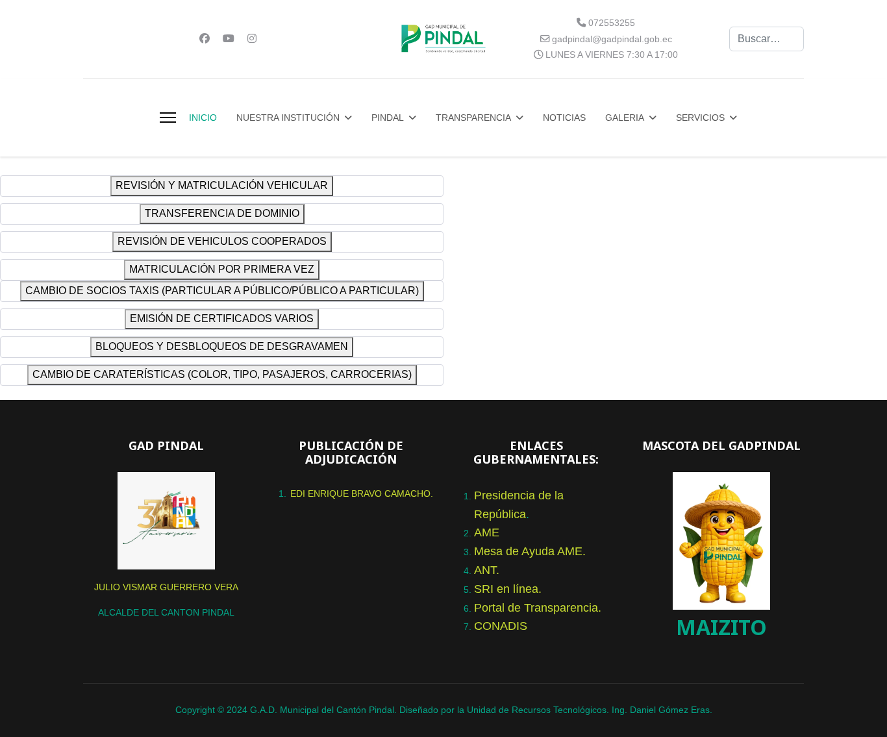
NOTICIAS (564, 117)
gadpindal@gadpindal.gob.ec (612, 39)
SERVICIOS (700, 117)
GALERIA (624, 117)
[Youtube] (228, 38)
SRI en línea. (508, 588)
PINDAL (387, 117)
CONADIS (500, 625)
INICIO (203, 117)
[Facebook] (204, 38)
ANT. (486, 570)
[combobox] (766, 39)
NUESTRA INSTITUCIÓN (288, 117)
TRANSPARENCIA (473, 117)
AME (486, 532)
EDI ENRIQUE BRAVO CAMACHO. (361, 493)
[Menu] (168, 117)
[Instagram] (251, 38)
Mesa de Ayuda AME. (530, 551)
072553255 (611, 23)
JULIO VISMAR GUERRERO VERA (166, 587)
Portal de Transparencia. (537, 607)
